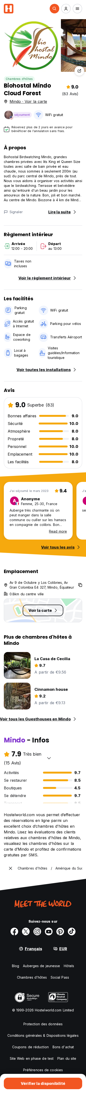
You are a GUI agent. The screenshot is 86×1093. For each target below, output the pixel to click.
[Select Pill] (54, 8)
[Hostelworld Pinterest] (60, 931)
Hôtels (69, 966)
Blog (15, 966)
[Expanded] (10, 868)
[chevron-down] (49, 758)
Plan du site (66, 1058)
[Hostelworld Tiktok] (71, 931)
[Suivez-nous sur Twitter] (26, 931)
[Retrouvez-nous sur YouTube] (49, 931)
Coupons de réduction (30, 1047)
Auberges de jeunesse (41, 966)
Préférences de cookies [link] (43, 1070)
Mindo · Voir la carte (28, 101)
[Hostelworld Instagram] (37, 931)
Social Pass (60, 977)
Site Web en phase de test (32, 1058)
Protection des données (43, 1024)
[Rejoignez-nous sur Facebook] (14, 931)
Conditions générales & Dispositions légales (42, 1035)
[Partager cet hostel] (79, 71)
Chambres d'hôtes (19, 79)
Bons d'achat (63, 1047)
